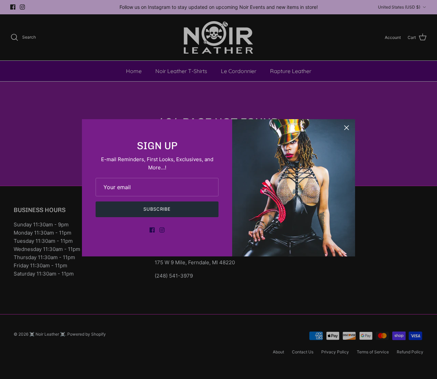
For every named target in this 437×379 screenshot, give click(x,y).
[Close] (346, 127)
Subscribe (156, 209)
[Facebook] (152, 230)
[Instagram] (162, 230)
